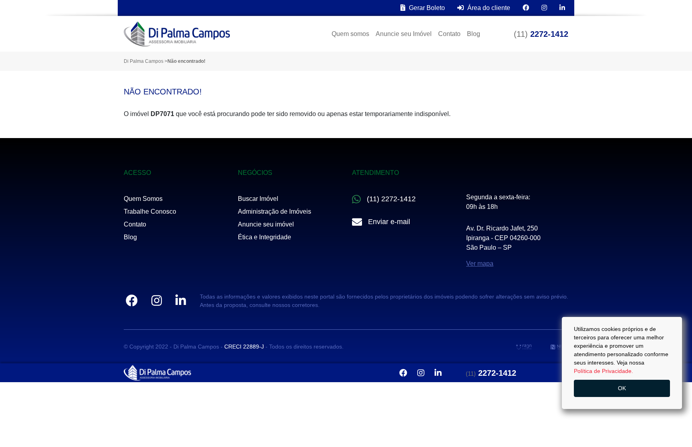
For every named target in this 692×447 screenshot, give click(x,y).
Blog (473, 33)
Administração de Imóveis (274, 211)
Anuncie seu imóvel (266, 224)
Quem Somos (143, 198)
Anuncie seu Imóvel (404, 33)
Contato (449, 33)
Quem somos (350, 33)
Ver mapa (479, 263)
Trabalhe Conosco (150, 211)
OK (622, 388)
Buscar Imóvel (258, 198)
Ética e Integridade (264, 237)
